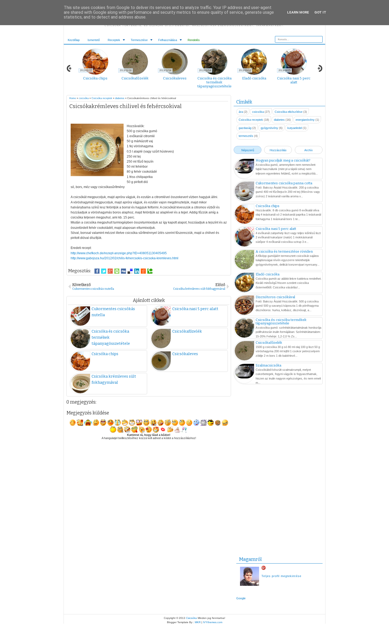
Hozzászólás (278, 150)
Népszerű (247, 150)
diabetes (119, 98)
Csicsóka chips (95, 78)
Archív (308, 150)
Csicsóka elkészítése (288, 111)
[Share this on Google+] (110, 271)
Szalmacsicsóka (268, 365)
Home (72, 98)
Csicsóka (191, 618)
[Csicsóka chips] (244, 214)
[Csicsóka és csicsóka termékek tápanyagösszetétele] (244, 328)
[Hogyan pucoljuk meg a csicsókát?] (244, 167)
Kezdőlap (74, 40)
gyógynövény (269, 128)
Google (241, 598)
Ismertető (94, 40)
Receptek (114, 40)
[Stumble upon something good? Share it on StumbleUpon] (116, 271)
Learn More (298, 12)
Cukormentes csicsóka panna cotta (284, 183)
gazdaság (245, 128)
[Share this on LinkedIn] (136, 271)
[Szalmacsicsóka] (244, 372)
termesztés (246, 135)
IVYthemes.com (212, 622)
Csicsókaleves (175, 78)
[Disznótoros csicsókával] (244, 306)
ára (241, 111)
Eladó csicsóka (254, 78)
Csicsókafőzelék (134, 78)
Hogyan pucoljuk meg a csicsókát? (283, 160)
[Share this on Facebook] (96, 271)
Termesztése (139, 40)
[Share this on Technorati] (149, 271)
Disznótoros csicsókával (275, 297)
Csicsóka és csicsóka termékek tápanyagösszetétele (214, 82)
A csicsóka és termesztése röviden (284, 251)
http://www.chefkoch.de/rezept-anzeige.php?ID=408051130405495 (119, 253)
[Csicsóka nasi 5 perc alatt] (244, 237)
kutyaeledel (294, 128)
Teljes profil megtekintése (281, 576)
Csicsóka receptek (102, 98)
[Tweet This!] (103, 271)
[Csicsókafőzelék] (244, 351)
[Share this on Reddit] (143, 271)
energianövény (305, 119)
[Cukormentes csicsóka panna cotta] (244, 192)
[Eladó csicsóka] (244, 283)
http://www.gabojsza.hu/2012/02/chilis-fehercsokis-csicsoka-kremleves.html (124, 258)
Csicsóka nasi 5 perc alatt (293, 80)
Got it (320, 12)
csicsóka (84, 98)
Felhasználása (167, 40)
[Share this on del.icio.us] (130, 271)
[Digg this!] (123, 271)
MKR (198, 622)
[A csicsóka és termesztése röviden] (244, 260)
